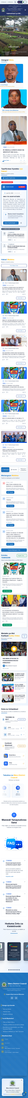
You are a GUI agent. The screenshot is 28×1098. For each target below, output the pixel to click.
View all (24, 636)
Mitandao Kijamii (12, 2)
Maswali (4, 2)
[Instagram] (12, 998)
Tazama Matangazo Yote (14, 550)
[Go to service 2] (10, 969)
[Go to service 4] (13, 969)
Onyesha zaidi (9, 876)
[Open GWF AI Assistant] (24, 1094)
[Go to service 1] (8, 969)
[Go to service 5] (14, 969)
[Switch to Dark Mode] (15, 2)
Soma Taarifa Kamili (10, 223)
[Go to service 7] (17, 969)
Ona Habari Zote (14, 265)
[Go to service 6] (16, 969)
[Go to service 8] (19, 969)
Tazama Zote (22, 719)
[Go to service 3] (11, 969)
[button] (14, 868)
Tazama (11, 492)
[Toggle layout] (22, 1080)
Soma (9, 239)
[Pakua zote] (21, 728)
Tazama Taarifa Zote (10, 178)
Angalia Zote (21, 555)
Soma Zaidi (6, 160)
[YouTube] (16, 998)
